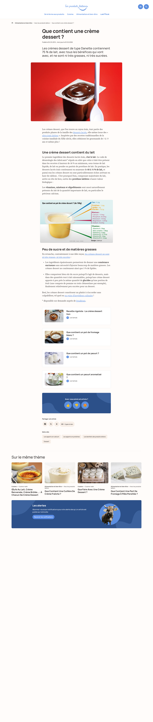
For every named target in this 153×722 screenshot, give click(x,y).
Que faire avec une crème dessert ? (91, 491)
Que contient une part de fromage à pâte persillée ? (124, 492)
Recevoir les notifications (43, 517)
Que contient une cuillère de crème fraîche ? (60, 492)
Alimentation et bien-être (87, 14)
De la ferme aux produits (54, 14)
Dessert (46, 441)
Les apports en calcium (51, 437)
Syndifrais (80, 301)
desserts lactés (80, 132)
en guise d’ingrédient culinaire (79, 296)
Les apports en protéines (71, 437)
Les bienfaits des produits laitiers (95, 437)
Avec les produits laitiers (42, 23)
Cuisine (70, 14)
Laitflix (105, 14)
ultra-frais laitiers (50, 136)
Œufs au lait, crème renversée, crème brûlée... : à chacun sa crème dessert (27, 492)
